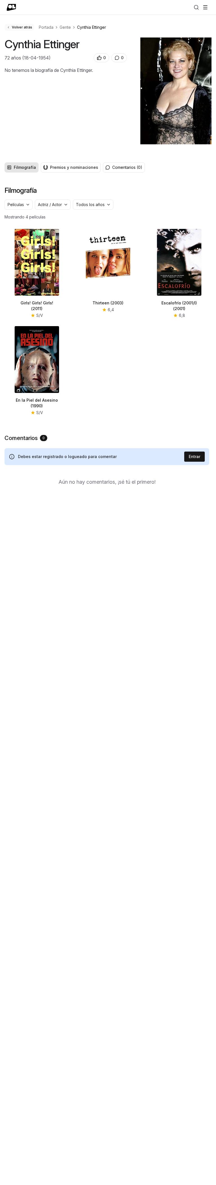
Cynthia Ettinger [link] (91, 27)
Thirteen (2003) (108, 302)
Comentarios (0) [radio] (127, 167)
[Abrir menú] (205, 7)
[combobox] (18, 205)
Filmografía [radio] (25, 167)
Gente (65, 27)
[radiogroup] (52, 167)
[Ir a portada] (11, 7)
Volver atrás (22, 27)
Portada (46, 27)
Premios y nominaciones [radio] (74, 167)
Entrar (194, 456)
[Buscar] (196, 7)
